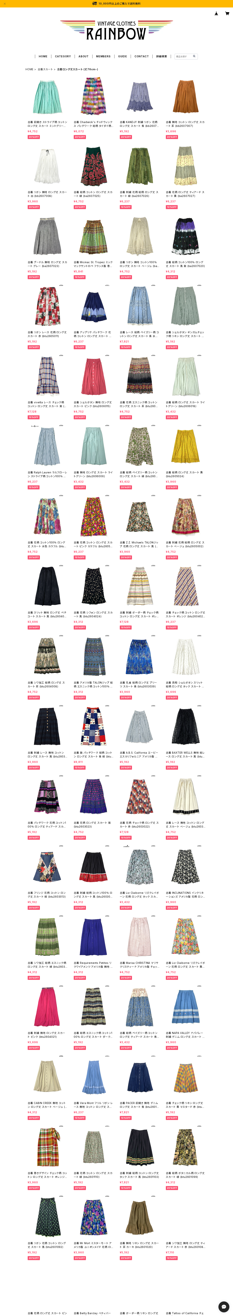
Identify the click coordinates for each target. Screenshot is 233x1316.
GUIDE (122, 56)
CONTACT (142, 56)
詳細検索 (161, 56)
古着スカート (45, 69)
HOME (43, 56)
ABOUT (83, 56)
